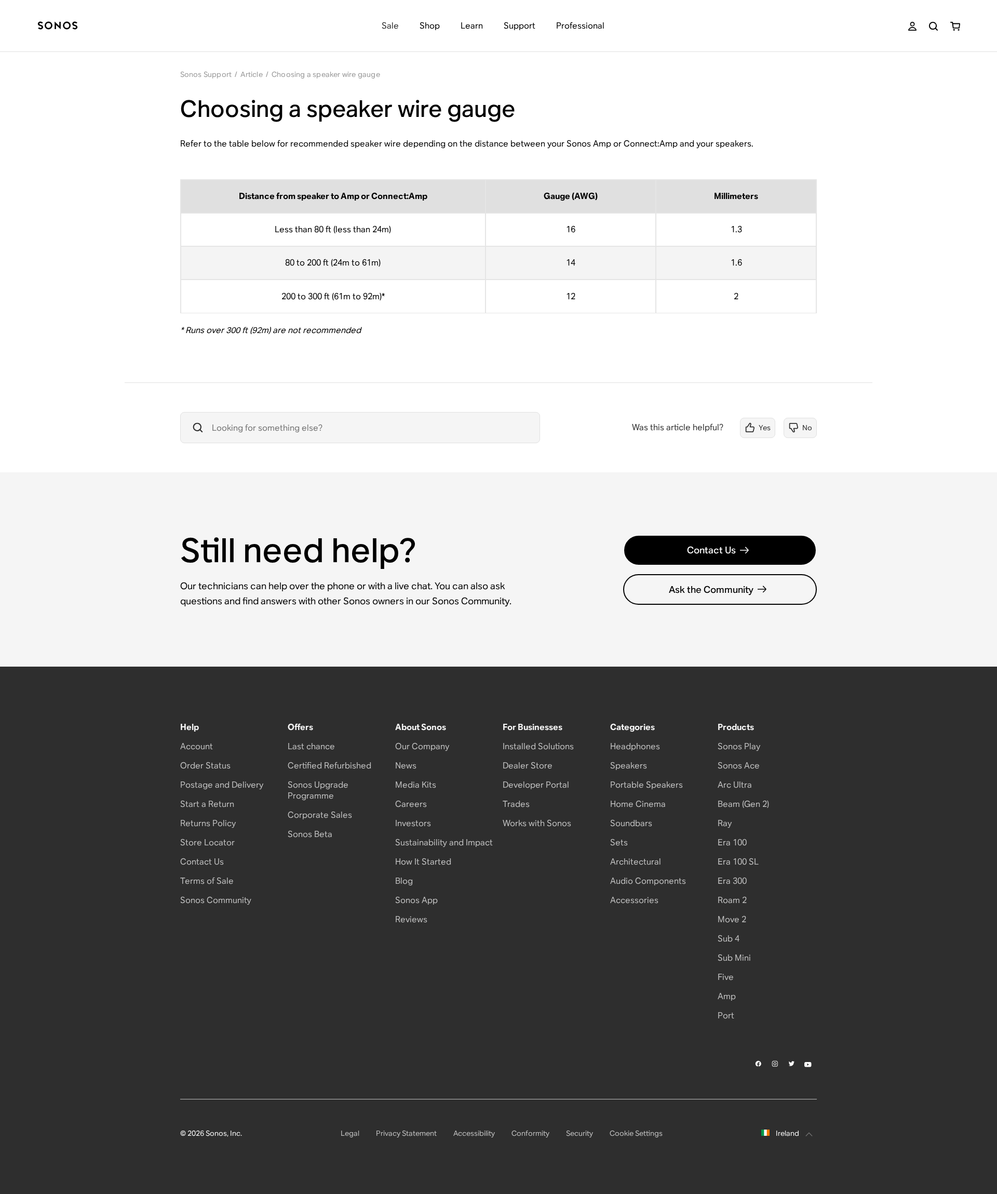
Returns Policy (208, 823)
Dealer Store (528, 765)
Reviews (411, 919)
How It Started (423, 861)
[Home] (57, 26)
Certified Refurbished (329, 765)
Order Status (205, 765)
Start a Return (207, 804)
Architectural (635, 861)
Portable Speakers (646, 784)
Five (726, 977)
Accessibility (474, 1133)
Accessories (634, 900)
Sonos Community (215, 900)
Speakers (628, 765)
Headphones (635, 746)
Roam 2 (732, 900)
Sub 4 (728, 938)
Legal (350, 1133)
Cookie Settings (636, 1133)
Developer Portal (536, 784)
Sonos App (416, 900)
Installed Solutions (538, 746)
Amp (727, 996)
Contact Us (711, 550)
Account (196, 746)
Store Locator (207, 842)
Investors (413, 823)
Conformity (530, 1133)
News (405, 765)
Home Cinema (638, 804)
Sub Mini (734, 957)
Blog (404, 880)
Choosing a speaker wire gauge (326, 74)
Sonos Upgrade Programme (318, 790)
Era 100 (732, 842)
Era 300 (732, 880)
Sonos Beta (310, 834)
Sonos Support (206, 74)
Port (726, 1015)
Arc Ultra (735, 784)
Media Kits (415, 784)
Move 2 (732, 919)
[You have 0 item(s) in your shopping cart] (955, 26)
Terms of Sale (207, 880)
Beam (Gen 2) (743, 804)
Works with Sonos (537, 823)
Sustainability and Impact (444, 842)
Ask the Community (711, 589)
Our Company (422, 746)
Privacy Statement (406, 1133)
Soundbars (631, 823)
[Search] (933, 26)
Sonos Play (739, 746)
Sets (619, 842)
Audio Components (648, 880)
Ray (725, 823)
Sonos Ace (739, 765)
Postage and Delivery (221, 784)
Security (579, 1133)
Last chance (311, 746)
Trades (516, 804)
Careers (411, 804)
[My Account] (912, 26)
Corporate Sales (320, 815)
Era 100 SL (738, 861)
